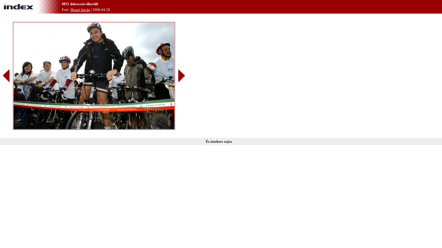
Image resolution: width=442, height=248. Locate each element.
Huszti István (80, 10)
